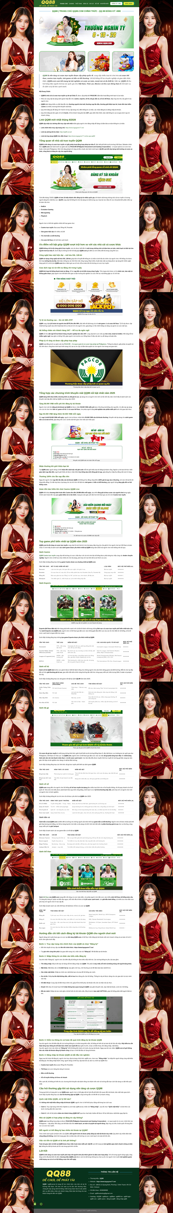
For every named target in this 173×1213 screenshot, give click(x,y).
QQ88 (45, 75)
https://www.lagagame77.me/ (75, 127)
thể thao (46, 897)
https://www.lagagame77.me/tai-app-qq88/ (81, 136)
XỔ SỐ (97, 3)
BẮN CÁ (85, 3)
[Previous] (43, 32)
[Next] (129, 32)
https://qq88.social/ (66, 132)
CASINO (71, 3)
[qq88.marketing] (48, 3)
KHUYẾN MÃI (104, 3)
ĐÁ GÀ (91, 3)
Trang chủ (64, 3)
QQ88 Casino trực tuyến (47, 555)
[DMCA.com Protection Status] (39, 1204)
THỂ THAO (78, 3)
